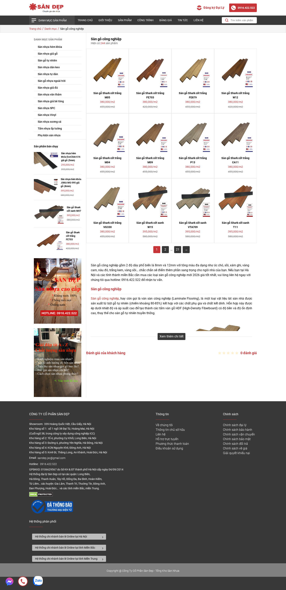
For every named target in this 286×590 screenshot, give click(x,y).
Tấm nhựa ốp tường (50, 128)
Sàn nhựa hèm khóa (50, 46)
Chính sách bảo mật (237, 439)
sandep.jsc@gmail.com (51, 458)
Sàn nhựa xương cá (49, 121)
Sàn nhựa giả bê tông (51, 101)
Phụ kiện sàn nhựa (49, 135)
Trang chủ (85, 20)
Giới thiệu (105, 20)
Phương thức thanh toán (172, 444)
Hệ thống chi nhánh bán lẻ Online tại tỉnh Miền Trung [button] (66, 558)
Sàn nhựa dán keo (49, 67)
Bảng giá (165, 20)
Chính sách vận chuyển (239, 434)
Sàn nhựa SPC (46, 108)
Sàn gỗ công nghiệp (105, 298)
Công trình (145, 20)
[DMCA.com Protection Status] (41, 495)
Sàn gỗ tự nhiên (47, 60)
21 (177, 249)
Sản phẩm (125, 20)
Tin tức (183, 20)
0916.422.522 (48, 464)
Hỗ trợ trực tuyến (167, 439)
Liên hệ (199, 20)
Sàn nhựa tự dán (48, 74)
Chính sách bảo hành (237, 430)
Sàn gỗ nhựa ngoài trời (52, 80)
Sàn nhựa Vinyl (47, 114)
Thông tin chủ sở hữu (170, 430)
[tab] (69, 537)
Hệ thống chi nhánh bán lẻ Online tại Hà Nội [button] (61, 536)
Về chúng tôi (164, 425)
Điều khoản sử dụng (169, 448)
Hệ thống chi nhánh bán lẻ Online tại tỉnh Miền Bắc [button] (65, 547)
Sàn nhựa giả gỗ (48, 53)
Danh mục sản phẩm (53, 20)
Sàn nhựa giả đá (48, 87)
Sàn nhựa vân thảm (49, 94)
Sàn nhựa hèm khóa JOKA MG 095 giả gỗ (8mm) (71, 183)
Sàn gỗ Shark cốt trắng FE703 (73, 236)
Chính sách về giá (235, 448)
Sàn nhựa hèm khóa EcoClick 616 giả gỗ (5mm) (70, 157)
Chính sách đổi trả (235, 444)
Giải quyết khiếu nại (236, 453)
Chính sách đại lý (235, 425)
